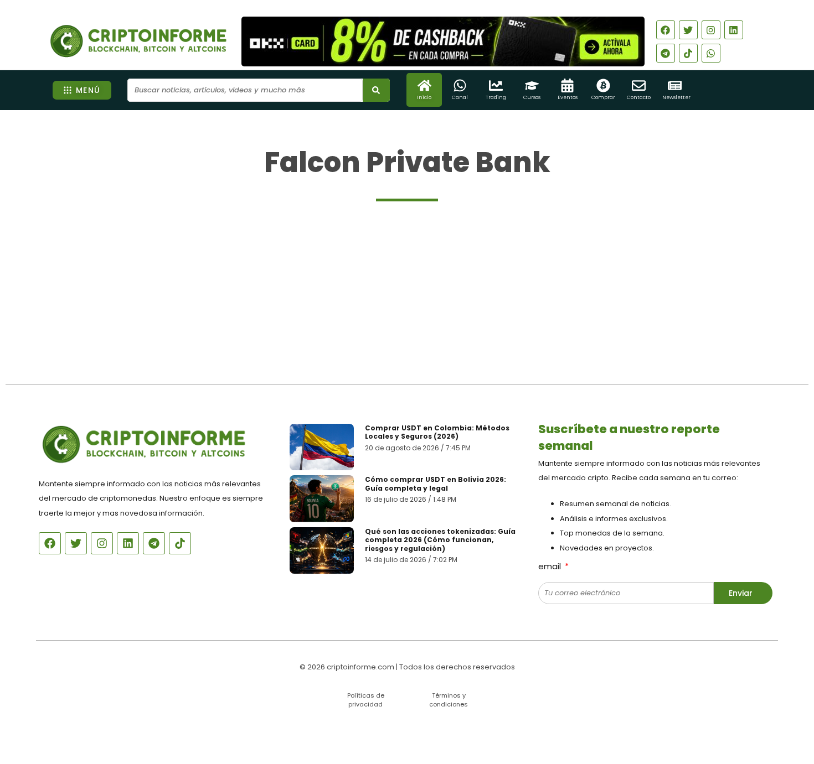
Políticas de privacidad (365, 699)
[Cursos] (532, 85)
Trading (496, 97)
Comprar (603, 97)
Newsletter (676, 97)
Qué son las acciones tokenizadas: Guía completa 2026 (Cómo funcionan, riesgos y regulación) (440, 540)
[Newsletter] (675, 85)
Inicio (424, 97)
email (550, 566)
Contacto (639, 97)
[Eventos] (567, 85)
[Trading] (496, 85)
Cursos (531, 97)
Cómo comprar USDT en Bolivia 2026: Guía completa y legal (435, 484)
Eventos (568, 97)
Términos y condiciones (448, 699)
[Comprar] (603, 85)
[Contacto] (639, 85)
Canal (460, 97)
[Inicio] (424, 85)
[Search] (376, 90)
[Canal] (460, 85)
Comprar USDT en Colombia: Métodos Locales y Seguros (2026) (437, 432)
